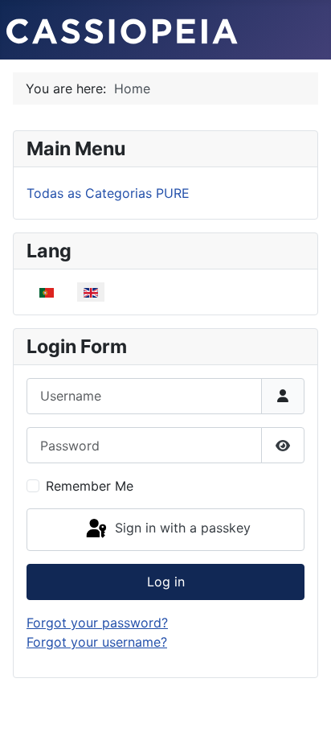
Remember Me (89, 486)
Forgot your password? (97, 623)
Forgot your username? (97, 642)
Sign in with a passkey (181, 528)
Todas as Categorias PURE (108, 193)
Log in (166, 582)
